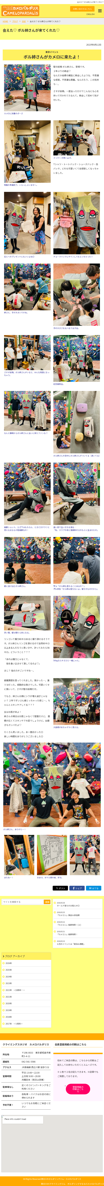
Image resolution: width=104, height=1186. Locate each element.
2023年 (9, 983)
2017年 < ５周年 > (14, 1023)
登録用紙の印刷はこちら (78, 1089)
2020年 (9, 1003)
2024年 (9, 976)
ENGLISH (91, 14)
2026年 (9, 963)
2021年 (9, 996)
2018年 (9, 1016)
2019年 (9, 1010)
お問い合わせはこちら (82, 8)
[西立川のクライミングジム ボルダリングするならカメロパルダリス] (20, 11)
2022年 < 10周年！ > (15, 990)
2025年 (9, 969)
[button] (100, 11)
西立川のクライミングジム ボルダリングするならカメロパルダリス (72, 1183)
